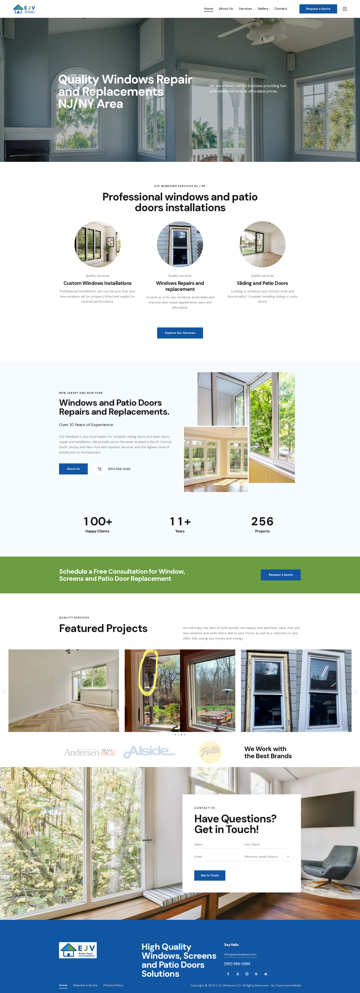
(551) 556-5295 (237, 963)
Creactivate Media (288, 985)
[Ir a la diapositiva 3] (181, 734)
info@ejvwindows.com (240, 954)
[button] (4, 691)
